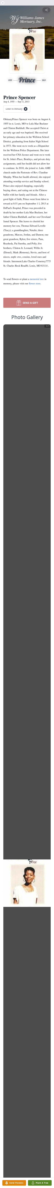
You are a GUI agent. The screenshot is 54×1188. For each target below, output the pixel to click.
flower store (34, 283)
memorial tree (37, 279)
